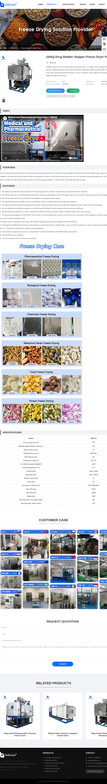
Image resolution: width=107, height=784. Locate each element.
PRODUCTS (53, 4)
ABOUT (102, 4)
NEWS (92, 4)
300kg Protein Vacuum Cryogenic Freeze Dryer (63, 734)
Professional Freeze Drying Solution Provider (13, 761)
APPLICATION (69, 4)
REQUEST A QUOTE (95, 771)
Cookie (19, 767)
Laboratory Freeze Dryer (53, 757)
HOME (40, 4)
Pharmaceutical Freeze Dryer (31, 48)
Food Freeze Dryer (51, 766)
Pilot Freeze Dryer (51, 760)
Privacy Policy (11, 767)
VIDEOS (83, 4)
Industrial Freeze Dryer (52, 768)
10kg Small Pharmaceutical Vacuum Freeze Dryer (20, 734)
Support (2, 767)
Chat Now (73, 90)
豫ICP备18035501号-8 (7, 770)
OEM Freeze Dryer (51, 771)
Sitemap (25, 767)
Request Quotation (55, 90)
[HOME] (7, 4)
